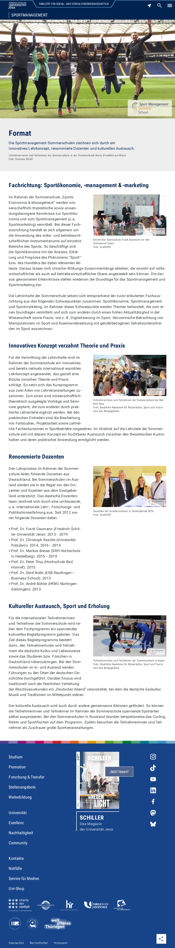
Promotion (17, 767)
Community (18, 842)
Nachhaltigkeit (21, 832)
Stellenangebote (22, 787)
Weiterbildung (20, 797)
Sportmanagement (29, 15)
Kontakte (16, 858)
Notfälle (15, 868)
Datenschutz (16, 943)
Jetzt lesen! (119, 771)
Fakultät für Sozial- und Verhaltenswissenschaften (74, 3)
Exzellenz (16, 822)
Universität (18, 812)
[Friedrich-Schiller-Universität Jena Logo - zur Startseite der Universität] (17, 5)
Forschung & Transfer (26, 777)
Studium (15, 756)
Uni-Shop (16, 888)
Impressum (61, 943)
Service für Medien (24, 878)
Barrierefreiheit (39, 943)
